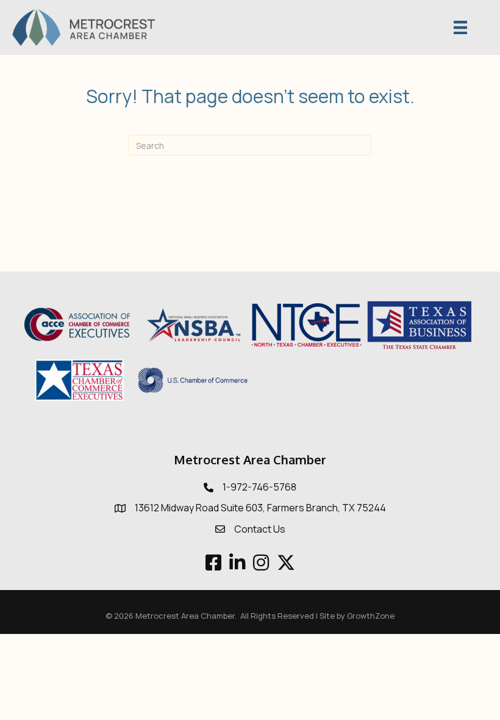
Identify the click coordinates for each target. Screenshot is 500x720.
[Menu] (460, 27)
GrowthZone (371, 615)
